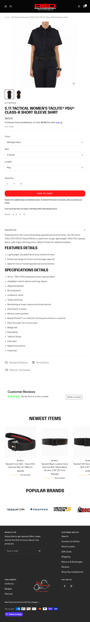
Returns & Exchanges (72, 562)
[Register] (39, 551)
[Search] (11, 6)
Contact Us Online (70, 541)
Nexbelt (20, 460)
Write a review (74, 397)
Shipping (66, 556)
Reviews (65, 567)
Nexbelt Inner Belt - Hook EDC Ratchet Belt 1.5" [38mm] (20, 465)
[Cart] (84, 6)
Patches (9, 594)
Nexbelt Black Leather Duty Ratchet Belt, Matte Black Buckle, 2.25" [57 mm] (54, 467)
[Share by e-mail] (24, 214)
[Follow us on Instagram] (71, 586)
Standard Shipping (18, 362)
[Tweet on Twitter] (20, 214)
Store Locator (68, 546)
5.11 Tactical (11, 103)
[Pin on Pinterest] (16, 214)
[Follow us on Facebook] (65, 586)
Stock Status (42, 362)
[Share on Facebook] (13, 214)
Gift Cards (66, 551)
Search (65, 536)
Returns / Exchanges (20, 370)
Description (10, 230)
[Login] (79, 6)
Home (7, 17)
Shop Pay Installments (72, 572)
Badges (8, 588)
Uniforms (9, 583)
